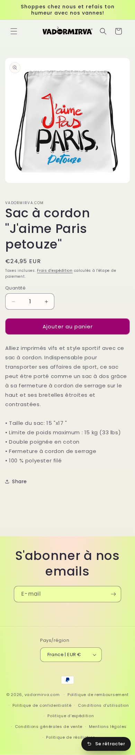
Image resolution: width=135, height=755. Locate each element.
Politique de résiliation (70, 737)
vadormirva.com (42, 694)
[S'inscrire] (113, 594)
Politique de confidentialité (42, 705)
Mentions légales (108, 726)
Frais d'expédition (55, 270)
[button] (13, 31)
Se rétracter (110, 743)
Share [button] (19, 481)
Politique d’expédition (70, 716)
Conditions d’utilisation (103, 705)
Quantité (15, 288)
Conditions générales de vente (48, 726)
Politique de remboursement (98, 694)
